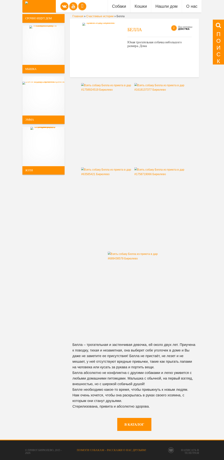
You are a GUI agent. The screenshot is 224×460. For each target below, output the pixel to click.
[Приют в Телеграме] (82, 6)
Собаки (119, 6)
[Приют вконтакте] (64, 6)
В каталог (134, 424)
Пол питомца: (185, 27)
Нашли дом (166, 6)
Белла (134, 29)
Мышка (31, 68)
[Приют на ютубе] (73, 6)
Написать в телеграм (190, 451)
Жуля (29, 170)
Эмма (29, 119)
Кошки (141, 6)
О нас (191, 6)
